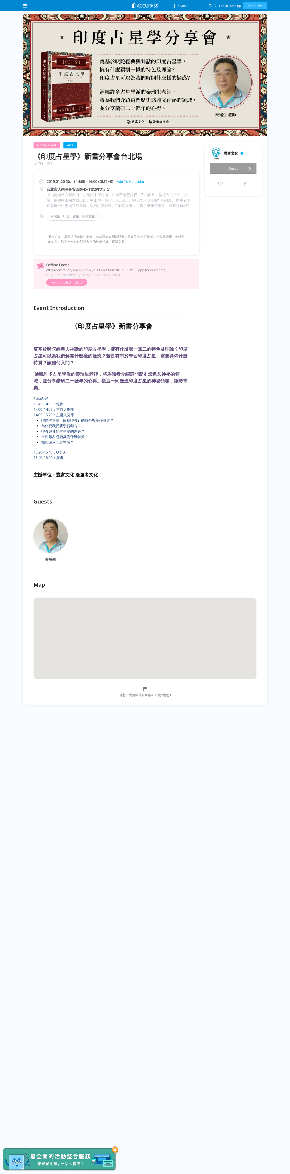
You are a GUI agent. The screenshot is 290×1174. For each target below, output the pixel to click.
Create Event (255, 6)
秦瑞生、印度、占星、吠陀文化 (73, 216)
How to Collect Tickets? (67, 282)
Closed (233, 168)
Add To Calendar (131, 181)
